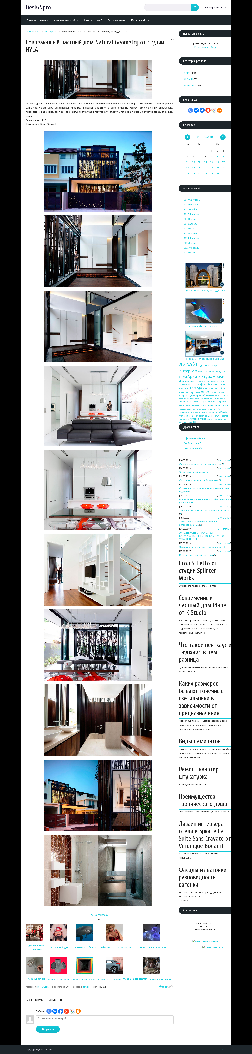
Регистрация (212, 7)
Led (214, 398)
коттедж (196, 388)
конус (191, 392)
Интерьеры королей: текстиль (196, 555)
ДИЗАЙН (188, 79)
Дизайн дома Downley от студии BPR (205, 290)
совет (189, 409)
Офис (203, 402)
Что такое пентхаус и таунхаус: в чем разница (205, 652)
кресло (215, 392)
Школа (220, 419)
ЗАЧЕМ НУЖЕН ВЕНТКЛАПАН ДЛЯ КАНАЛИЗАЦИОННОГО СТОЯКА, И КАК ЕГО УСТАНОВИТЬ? (201, 535)
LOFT (195, 422)
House (218, 376)
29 (211, 173)
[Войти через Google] (72, 1011)
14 (205, 162)
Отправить (48, 1029)
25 (187, 173)
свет (222, 381)
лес (186, 392)
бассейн (197, 412)
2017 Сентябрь (192, 199)
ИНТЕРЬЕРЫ (43, 986)
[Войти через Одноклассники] (78, 1011)
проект (222, 402)
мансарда (220, 398)
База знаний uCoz (194, 447)
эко (205, 384)
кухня (203, 398)
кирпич (213, 409)
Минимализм (186, 401)
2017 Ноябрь (190, 209)
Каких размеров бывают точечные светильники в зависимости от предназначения (201, 698)
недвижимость (186, 412)
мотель (204, 412)
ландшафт (221, 371)
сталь (197, 398)
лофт (200, 384)
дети (186, 422)
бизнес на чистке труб (59, 978)
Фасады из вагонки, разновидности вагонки (203, 877)
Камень (215, 381)
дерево (205, 365)
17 (57, 31)
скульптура (212, 419)
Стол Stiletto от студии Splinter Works (198, 571)
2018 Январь (190, 218)
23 (217, 167)
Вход (223, 7)
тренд (214, 371)
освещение (214, 412)
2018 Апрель (190, 223)
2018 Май (189, 228)
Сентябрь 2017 (205, 137)
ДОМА (187, 72)
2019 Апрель (190, 233)
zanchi (86, 986)
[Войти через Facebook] (60, 1011)
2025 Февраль (191, 247)
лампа (209, 398)
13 (199, 162)
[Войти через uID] (49, 1011)
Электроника (196, 406)
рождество (210, 416)
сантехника (204, 409)
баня (210, 384)
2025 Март (189, 252)
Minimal (192, 418)
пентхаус (183, 419)
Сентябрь (49, 31)
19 (193, 167)
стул (217, 416)
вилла (212, 405)
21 (205, 167)
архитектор (184, 388)
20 (199, 167)
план (205, 406)
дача (215, 384)
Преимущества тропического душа (203, 800)
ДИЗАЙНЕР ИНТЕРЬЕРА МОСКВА (213, 395)
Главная (30, 31)
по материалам (99, 914)
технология (213, 401)
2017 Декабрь (191, 214)
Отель (197, 392)
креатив (190, 381)
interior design (197, 416)
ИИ (219, 409)
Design (224, 412)
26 (193, 173)
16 (217, 162)
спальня (183, 398)
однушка (201, 418)
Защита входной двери (192, 472)
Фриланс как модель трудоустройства (200, 464)
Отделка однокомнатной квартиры (198, 480)
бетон (206, 381)
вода (205, 388)
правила (183, 409)
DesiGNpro (38, 7)
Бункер (211, 388)
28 (205, 173)
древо (181, 392)
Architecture (184, 416)
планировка (184, 406)
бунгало (190, 398)
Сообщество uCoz (193, 443)
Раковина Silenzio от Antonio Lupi (205, 326)
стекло (199, 381)
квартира (204, 371)
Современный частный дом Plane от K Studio (202, 605)
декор (214, 365)
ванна (195, 409)
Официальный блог (194, 438)
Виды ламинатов (200, 741)
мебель (206, 392)
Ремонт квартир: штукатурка (199, 773)
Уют (191, 422)
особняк (222, 384)
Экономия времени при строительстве (200, 547)
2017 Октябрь (191, 204)
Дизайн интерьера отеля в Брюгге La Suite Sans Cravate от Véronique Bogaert (205, 835)
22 (211, 167)
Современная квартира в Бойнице (205, 358)
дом (183, 376)
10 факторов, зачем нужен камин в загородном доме (198, 523)
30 (217, 173)
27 (199, 173)
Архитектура (199, 376)
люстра (194, 384)
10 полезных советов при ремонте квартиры (204, 510)
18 (187, 167)
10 (223, 156)
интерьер (188, 371)
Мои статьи (224, 460)
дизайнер (194, 395)
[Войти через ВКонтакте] (54, 1011)
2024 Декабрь (191, 238)
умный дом (223, 406)
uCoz (223, 1049)
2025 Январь (190, 242)
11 (187, 162)
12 (193, 162)
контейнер (220, 388)
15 (211, 162)
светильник (184, 384)
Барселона (224, 416)
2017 (39, 31)
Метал (182, 381)
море (181, 422)
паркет (197, 402)
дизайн (189, 364)
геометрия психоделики (86, 978)
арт (225, 419)
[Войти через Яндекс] (66, 1011)
